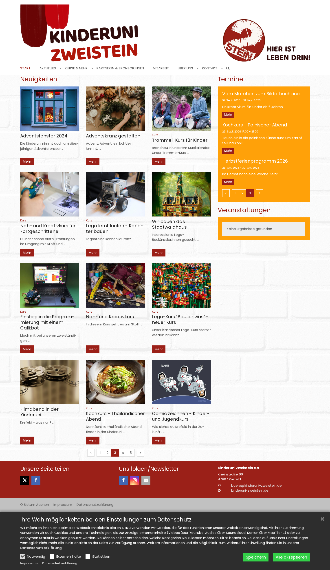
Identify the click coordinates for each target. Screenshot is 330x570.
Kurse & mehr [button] (76, 68)
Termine (230, 79)
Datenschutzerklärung (41, 548)
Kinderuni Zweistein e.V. (239, 468)
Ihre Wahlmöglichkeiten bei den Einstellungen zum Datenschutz (105, 519)
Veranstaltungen (244, 210)
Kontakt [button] (209, 68)
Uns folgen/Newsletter (149, 469)
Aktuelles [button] (48, 68)
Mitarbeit (161, 68)
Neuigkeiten (38, 79)
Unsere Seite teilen (45, 469)
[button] (226, 69)
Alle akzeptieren (291, 557)
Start (25, 68)
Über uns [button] (185, 68)
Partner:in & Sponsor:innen (120, 68)
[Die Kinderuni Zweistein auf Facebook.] (123, 480)
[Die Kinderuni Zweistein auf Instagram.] (134, 480)
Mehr (27, 161)
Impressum (29, 563)
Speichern (256, 557)
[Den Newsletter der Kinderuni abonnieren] (145, 480)
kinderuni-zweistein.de (249, 490)
